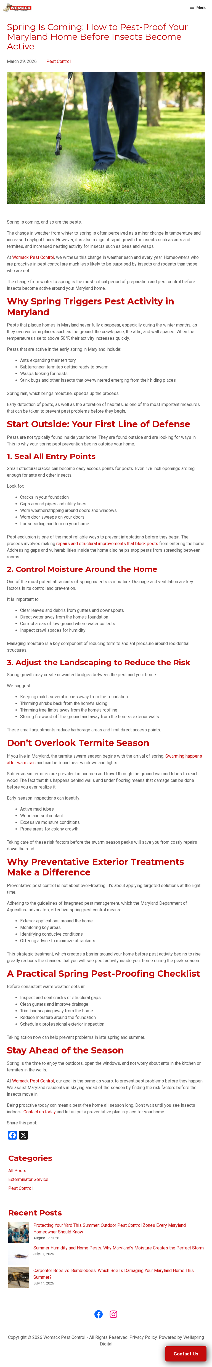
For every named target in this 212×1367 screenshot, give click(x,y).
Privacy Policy (143, 1337)
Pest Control (58, 61)
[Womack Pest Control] (17, 7)
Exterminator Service (28, 1179)
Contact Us (186, 1354)
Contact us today (39, 1111)
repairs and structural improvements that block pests (107, 543)
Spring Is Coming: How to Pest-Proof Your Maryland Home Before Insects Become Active (97, 37)
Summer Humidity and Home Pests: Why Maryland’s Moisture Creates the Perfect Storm (118, 1248)
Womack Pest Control (33, 257)
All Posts (17, 1170)
